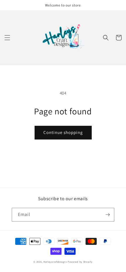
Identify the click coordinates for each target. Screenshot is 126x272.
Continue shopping (63, 132)
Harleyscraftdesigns (55, 261)
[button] (7, 37)
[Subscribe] (107, 215)
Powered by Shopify (80, 261)
